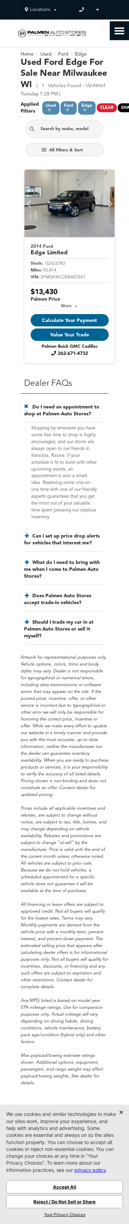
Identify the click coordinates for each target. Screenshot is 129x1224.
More (66, 306)
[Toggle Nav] (119, 30)
